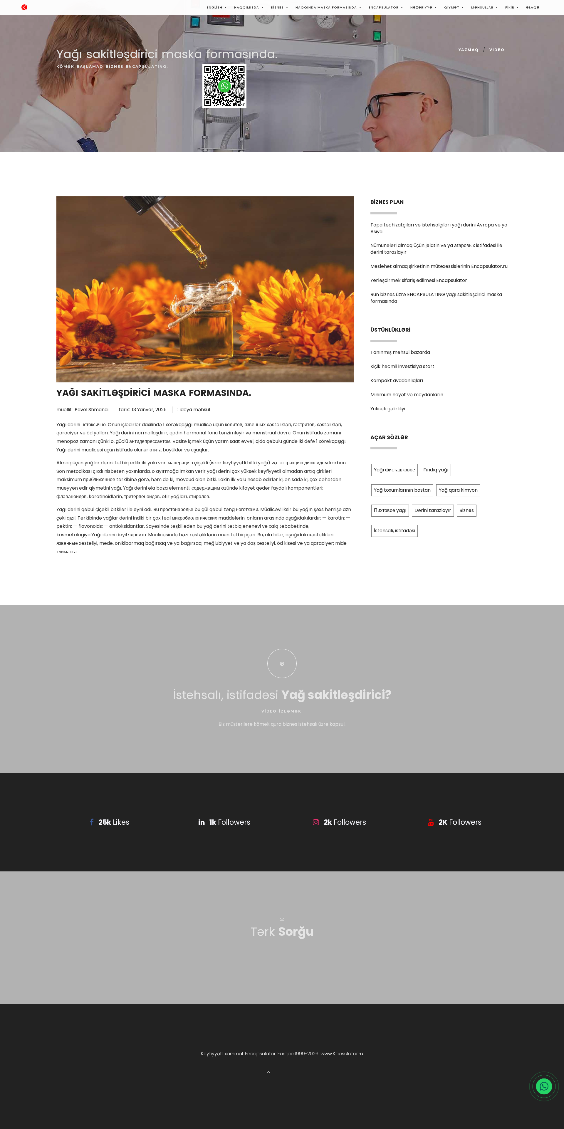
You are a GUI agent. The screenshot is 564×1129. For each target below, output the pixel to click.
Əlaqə (533, 7)
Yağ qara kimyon (458, 490)
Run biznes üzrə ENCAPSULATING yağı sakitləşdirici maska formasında (436, 298)
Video (497, 50)
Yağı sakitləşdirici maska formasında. (153, 393)
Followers (229, 822)
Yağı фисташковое (394, 469)
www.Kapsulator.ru (341, 1053)
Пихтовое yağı (390, 510)
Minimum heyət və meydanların (406, 394)
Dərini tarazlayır (432, 510)
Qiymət (451, 7)
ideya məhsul (195, 409)
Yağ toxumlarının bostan (402, 490)
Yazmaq (469, 50)
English (214, 7)
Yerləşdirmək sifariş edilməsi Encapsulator (418, 280)
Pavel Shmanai (91, 409)
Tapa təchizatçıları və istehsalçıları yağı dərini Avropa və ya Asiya (438, 228)
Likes (113, 822)
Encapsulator (384, 7)
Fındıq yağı (435, 469)
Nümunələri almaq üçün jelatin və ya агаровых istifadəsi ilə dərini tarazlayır (436, 249)
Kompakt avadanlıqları (396, 380)
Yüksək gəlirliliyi (387, 408)
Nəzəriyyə (421, 7)
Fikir (509, 7)
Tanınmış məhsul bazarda (400, 352)
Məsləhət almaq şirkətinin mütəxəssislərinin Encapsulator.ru (439, 266)
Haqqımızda (246, 7)
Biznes (277, 7)
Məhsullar (482, 7)
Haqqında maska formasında (326, 7)
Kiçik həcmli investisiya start (402, 366)
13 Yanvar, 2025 (149, 409)
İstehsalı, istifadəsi (394, 530)
